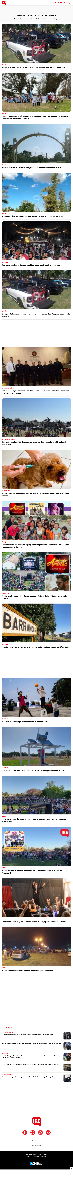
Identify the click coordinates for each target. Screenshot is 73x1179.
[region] (36, 9)
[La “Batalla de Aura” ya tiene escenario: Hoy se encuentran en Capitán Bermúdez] (36, 1036)
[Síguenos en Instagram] (40, 1132)
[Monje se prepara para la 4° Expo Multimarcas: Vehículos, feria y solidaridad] (36, 47)
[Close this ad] (71, 1168)
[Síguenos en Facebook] (24, 1132)
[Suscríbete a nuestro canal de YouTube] (48, 1132)
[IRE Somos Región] (4, 3)
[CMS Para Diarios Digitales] (36, 1163)
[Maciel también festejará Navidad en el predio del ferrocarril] (36, 950)
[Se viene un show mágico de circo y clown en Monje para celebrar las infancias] (36, 901)
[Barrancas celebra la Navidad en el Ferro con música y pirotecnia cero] (36, 244)
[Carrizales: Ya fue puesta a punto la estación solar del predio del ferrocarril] (36, 750)
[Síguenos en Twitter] (32, 1132)
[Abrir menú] (69, 2)
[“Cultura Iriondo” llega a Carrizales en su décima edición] (36, 701)
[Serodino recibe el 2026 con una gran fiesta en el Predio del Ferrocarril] (36, 147)
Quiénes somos (36, 1145)
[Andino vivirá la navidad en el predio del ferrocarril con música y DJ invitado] (36, 196)
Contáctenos (36, 1141)
